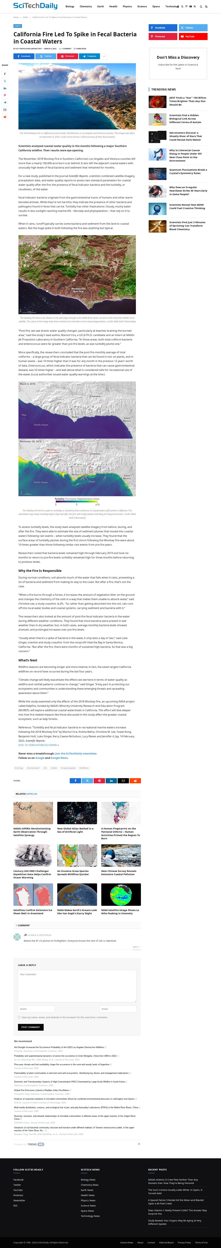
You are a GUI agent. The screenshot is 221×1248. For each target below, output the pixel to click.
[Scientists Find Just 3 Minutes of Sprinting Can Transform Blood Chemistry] (157, 226)
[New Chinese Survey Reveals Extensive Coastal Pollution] (121, 855)
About (140, 1242)
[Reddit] (5, 117)
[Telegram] (5, 102)
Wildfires (83, 768)
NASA (54, 768)
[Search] (206, 6)
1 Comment (67, 49)
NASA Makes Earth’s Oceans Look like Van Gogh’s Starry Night (77, 911)
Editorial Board (166, 1242)
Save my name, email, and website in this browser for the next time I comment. (65, 1017)
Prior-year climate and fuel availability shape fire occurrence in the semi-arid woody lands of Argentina (61, 1064)
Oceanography (68, 768)
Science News (88, 1205)
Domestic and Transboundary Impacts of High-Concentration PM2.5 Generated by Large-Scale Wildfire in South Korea (69, 1081)
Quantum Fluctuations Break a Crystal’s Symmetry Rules (188, 171)
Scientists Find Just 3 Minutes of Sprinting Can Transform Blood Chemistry (187, 226)
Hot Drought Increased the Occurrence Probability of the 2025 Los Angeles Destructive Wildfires (59, 1047)
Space (156, 6)
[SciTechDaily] (35, 6)
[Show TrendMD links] (139, 1144)
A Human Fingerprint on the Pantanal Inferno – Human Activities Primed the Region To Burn (120, 833)
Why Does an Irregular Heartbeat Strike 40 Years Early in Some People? (188, 191)
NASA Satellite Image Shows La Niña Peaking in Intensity (120, 911)
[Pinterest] (5, 95)
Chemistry (86, 6)
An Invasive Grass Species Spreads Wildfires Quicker (73, 872)
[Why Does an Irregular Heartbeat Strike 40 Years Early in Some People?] (157, 191)
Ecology (19, 768)
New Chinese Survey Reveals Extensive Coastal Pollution (118, 872)
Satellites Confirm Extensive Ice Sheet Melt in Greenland (32, 911)
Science (142, 6)
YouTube (18, 1190)
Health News (88, 1195)
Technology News (90, 1216)
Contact (151, 1242)
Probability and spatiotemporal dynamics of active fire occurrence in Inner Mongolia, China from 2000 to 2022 (65, 1056)
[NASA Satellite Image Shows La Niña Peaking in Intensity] (121, 894)
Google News (59, 758)
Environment (33, 768)
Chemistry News (90, 1184)
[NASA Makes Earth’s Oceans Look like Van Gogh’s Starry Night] (77, 894)
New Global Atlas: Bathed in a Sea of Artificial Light (75, 830)
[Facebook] (5, 74)
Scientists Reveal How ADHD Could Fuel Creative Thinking (187, 206)
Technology (172, 6)
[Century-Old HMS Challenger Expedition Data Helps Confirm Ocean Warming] (33, 855)
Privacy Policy (184, 1242)
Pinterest (18, 1195)
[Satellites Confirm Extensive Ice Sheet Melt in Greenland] (33, 894)
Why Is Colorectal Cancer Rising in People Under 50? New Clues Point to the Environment (185, 155)
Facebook (18, 1179)
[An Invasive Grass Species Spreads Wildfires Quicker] (77, 855)
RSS (15, 1205)
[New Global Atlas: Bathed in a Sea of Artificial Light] (77, 813)
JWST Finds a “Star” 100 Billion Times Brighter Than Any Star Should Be (187, 101)
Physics (127, 6)
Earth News (87, 1190)
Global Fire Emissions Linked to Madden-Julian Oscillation (41, 1090)
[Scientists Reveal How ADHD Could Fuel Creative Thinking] (157, 209)
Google (39, 758)
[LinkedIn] (5, 88)
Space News (87, 1210)
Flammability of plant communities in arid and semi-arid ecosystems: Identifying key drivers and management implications (71, 1073)
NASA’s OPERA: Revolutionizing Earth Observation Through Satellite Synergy (32, 832)
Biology (70, 6)
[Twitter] (5, 81)
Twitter (17, 1184)
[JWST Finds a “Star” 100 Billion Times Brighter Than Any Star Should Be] (157, 102)
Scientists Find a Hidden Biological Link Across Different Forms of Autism (185, 119)
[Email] (5, 110)
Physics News (88, 1200)
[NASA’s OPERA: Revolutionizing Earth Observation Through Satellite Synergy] (33, 813)
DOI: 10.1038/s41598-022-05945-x (38, 745)
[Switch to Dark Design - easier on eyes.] (201, 6)
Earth (100, 6)
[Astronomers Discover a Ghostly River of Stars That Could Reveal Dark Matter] (157, 137)
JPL (45, 768)
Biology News (88, 1179)
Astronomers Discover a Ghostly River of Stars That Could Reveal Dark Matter (185, 136)
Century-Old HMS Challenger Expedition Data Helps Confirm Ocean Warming (32, 874)
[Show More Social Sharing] (104, 56)
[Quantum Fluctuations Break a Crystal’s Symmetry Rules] (157, 174)
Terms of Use (201, 1242)
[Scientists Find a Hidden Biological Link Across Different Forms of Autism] (157, 119)
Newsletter (19, 1200)
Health (113, 6)
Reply (136, 947)
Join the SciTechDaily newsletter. (76, 753)
